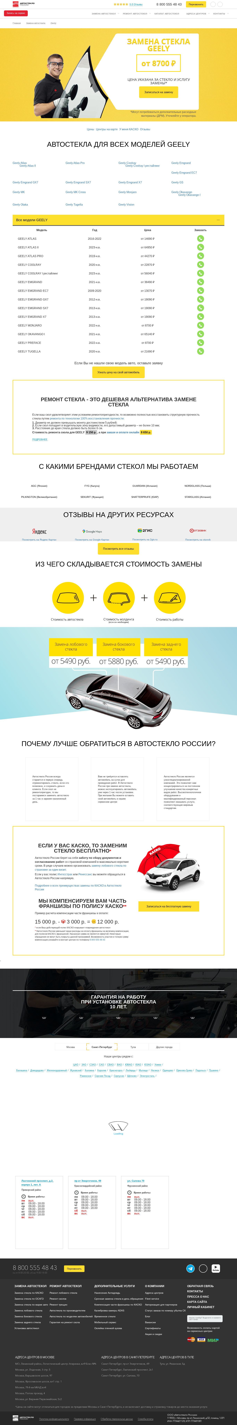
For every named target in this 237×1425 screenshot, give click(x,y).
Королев (101, 1070)
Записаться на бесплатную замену (168, 906)
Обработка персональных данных (117, 1419)
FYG (92, 485)
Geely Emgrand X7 (130, 182)
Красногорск (115, 1070)
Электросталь (147, 1076)
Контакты (219, 13)
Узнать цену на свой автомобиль (118, 372)
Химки (158, 1064)
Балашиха (21, 1070)
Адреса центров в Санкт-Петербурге (128, 1357)
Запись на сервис (16, 13)
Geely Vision (126, 204)
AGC (39, 485)
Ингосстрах (65, 874)
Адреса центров (196, 13)
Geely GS (177, 182)
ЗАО (84, 1064)
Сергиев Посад (103, 1076)
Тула (133, 1047)
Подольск (201, 1070)
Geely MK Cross (76, 192)
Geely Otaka (20, 204)
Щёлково (132, 1076)
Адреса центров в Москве (34, 1357)
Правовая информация (85, 1419)
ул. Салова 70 (135, 1180)
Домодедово (37, 1070)
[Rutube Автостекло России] (218, 1271)
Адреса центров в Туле (177, 1357)
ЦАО (75, 1064)
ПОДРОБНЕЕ (39, 439)
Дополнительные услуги (114, 1286)
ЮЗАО (147, 1064)
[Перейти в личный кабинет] (220, 4)
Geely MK (19, 192)
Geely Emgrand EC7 (184, 172)
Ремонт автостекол (135, 13)
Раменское (85, 1076)
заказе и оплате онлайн (123, 432)
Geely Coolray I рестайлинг (142, 165)
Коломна (89, 1070)
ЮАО (138, 1064)
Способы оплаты (145, 1419)
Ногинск (155, 1070)
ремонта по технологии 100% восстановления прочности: (87, 418)
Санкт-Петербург (102, 1047)
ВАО (119, 1064)
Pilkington (39, 497)
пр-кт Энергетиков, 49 (87, 1180)
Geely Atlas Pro (75, 162)
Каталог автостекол (167, 13)
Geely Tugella (74, 204)
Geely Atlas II (28, 165)
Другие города (164, 1047)
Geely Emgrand (181, 162)
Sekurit (92, 497)
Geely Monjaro (127, 192)
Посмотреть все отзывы (118, 548)
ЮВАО (128, 1064)
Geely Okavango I (189, 194)
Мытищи (143, 1070)
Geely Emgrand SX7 (78, 182)
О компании (154, 1286)
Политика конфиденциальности (54, 1419)
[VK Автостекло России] (203, 1268)
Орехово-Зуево (184, 1070)
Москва (70, 1047)
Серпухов (119, 1076)
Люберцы (131, 1070)
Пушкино (213, 1070)
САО (101, 1064)
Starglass (198, 497)
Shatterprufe (145, 497)
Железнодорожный (57, 1070)
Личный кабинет (200, 1307)
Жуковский (76, 1070)
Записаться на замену (158, 92)
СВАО (110, 1064)
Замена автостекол (104, 13)
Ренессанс (85, 874)
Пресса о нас (198, 1296)
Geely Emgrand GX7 (25, 182)
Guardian (145, 485)
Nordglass (198, 485)
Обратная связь (200, 1286)
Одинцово (168, 1070)
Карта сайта (197, 1301)
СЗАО (93, 1064)
